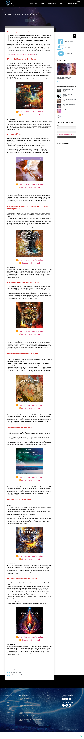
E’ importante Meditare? (24, 698)
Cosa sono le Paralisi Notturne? (26, 712)
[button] (26, 20)
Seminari (62, 3)
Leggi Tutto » (59, 81)
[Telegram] (70, 699)
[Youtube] (66, 699)
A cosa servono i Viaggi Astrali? (26, 708)
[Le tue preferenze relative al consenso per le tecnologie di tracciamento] (81, 736)
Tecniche (42, 3)
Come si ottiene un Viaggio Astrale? (27, 715)
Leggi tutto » (21, 699)
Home (31, 3)
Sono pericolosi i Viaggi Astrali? (26, 705)
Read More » (64, 91)
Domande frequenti (52, 3)
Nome (58, 125)
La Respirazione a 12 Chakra (69, 115)
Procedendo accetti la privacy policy (66, 134)
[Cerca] (74, 36)
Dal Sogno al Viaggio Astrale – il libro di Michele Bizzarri (65, 77)
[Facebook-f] (63, 699)
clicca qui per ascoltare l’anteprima (30, 112)
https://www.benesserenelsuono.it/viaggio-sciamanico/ (23, 54)
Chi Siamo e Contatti (72, 3)
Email (58, 130)
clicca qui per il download (30, 115)
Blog (36, 3)
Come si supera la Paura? (24, 701)
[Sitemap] (63, 705)
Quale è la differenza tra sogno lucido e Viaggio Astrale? (31, 719)
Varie (6, 12)
